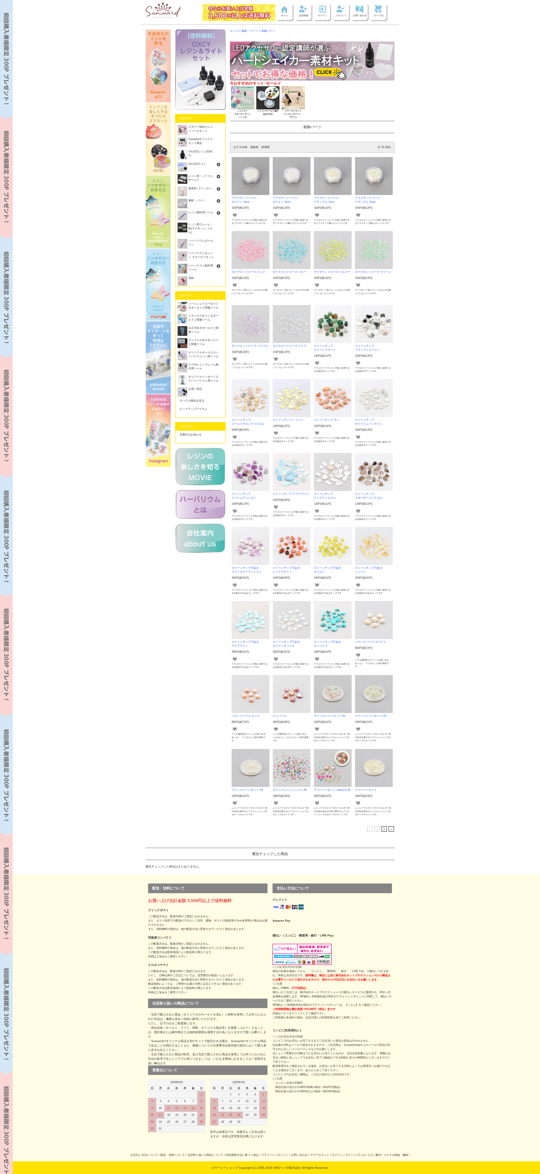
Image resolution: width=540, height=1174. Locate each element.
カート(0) (378, 15)
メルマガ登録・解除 (395, 1155)
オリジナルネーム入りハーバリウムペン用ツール (203, 354)
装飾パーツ (268, 31)
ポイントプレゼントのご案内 (363, 1155)
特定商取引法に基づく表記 (242, 1155)
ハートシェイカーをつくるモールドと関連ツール (203, 305)
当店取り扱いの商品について (205, 1155)
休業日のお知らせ (191, 434)
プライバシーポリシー (275, 1155)
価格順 (254, 147)
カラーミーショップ (224, 1167)
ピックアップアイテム (193, 408)
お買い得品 (195, 388)
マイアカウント (319, 1155)
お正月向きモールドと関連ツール (203, 330)
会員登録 (303, 15)
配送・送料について (172, 1155)
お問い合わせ (360, 15)
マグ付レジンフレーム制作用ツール (203, 366)
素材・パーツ (250, 31)
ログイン (322, 15)
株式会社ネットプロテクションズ (320, 992)
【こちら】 (352, 1004)
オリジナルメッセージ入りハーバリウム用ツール (203, 378)
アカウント (341, 15)
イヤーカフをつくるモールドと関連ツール (203, 317)
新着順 (265, 147)
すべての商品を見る (192, 400)
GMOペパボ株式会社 (287, 1167)
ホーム (284, 15)
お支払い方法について (144, 1155)
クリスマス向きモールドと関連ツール (203, 342)
